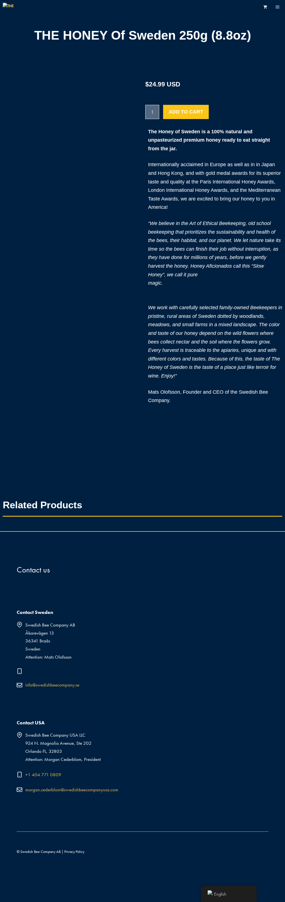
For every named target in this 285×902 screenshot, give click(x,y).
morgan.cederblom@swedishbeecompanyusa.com (71, 790)
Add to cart (186, 112)
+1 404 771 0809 (43, 775)
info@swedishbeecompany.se (52, 685)
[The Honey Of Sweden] (11, 7)
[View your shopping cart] (265, 7)
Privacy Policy (74, 851)
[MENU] (280, 7)
